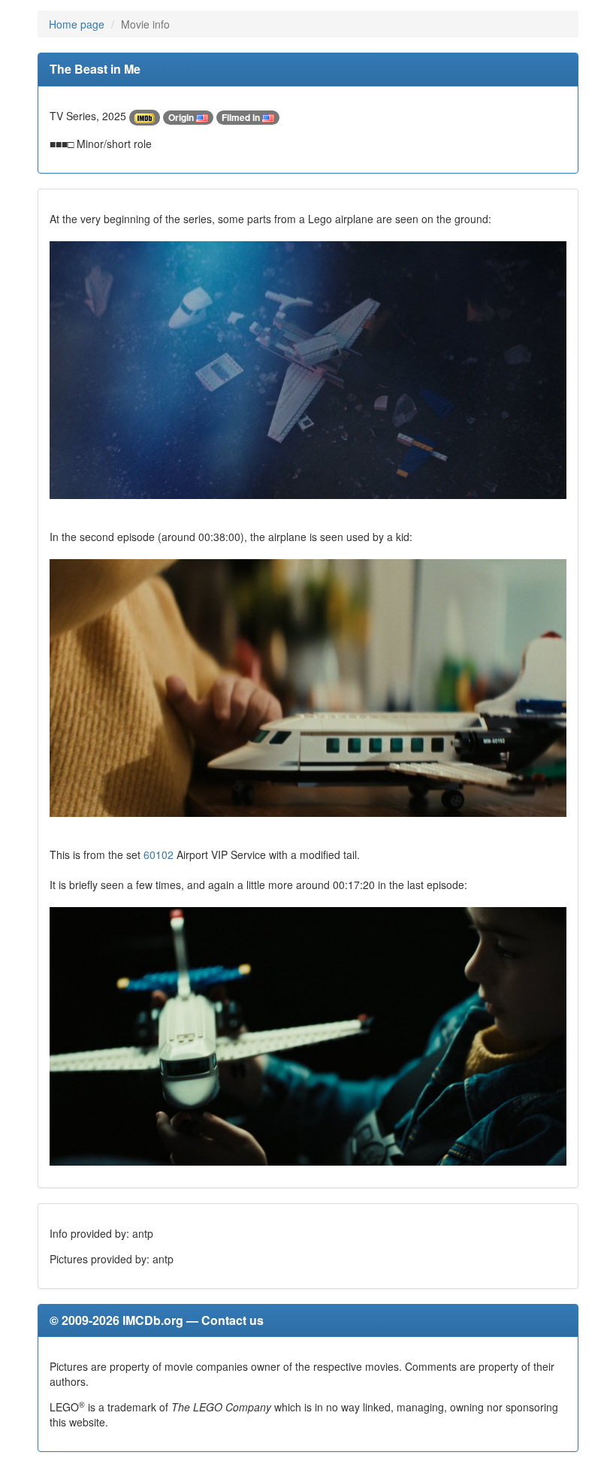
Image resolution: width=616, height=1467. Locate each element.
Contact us (232, 1320)
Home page (76, 24)
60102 (158, 854)
